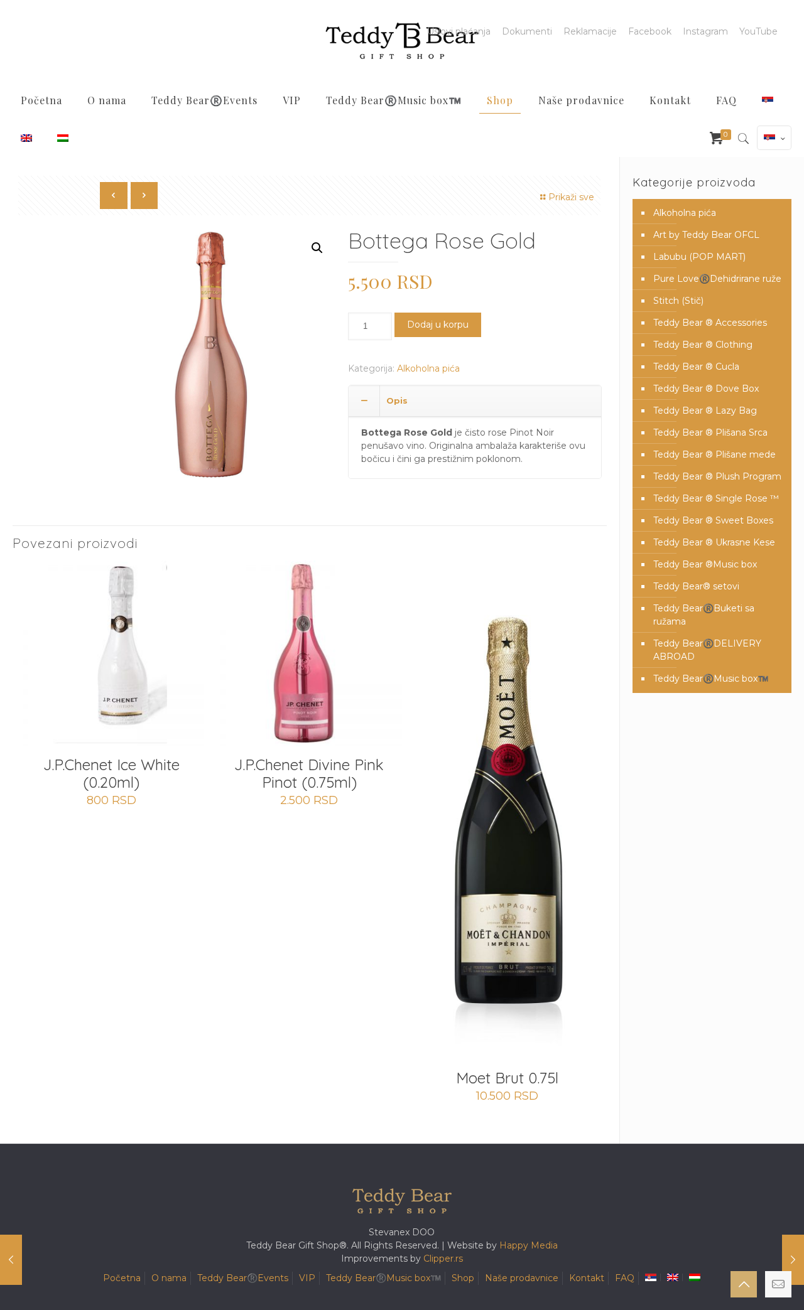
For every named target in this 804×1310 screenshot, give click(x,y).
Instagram (705, 31)
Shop (463, 1278)
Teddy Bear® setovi (696, 586)
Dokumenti (527, 31)
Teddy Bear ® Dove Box (706, 388)
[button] (317, 248)
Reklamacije (590, 31)
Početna (122, 1278)
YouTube (758, 31)
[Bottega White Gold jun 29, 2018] (11, 1260)
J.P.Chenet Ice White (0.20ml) (111, 773)
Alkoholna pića (428, 368)
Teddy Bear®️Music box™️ (710, 678)
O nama (169, 1278)
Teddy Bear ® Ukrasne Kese (714, 542)
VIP (307, 1278)
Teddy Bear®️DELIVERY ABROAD (707, 650)
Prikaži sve (571, 197)
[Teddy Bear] (402, 41)
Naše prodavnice (521, 1278)
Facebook (649, 31)
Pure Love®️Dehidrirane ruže (717, 278)
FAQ (624, 1278)
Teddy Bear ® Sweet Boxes (713, 520)
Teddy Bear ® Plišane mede (714, 454)
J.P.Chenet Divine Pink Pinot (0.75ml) (309, 773)
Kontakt (586, 1278)
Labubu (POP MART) (699, 256)
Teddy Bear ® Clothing (702, 344)
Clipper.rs (443, 1258)
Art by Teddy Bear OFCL (706, 234)
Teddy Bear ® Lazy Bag (705, 410)
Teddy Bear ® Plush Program (717, 476)
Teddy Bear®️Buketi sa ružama (703, 615)
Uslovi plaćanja (459, 31)
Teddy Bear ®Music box (705, 564)
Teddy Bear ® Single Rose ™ (716, 498)
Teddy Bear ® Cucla (696, 366)
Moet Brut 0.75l (507, 1077)
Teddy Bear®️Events (242, 1278)
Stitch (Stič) (678, 300)
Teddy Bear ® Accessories (710, 322)
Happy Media (528, 1245)
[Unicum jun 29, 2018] (793, 1260)
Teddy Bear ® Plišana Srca (710, 432)
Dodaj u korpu (438, 324)
